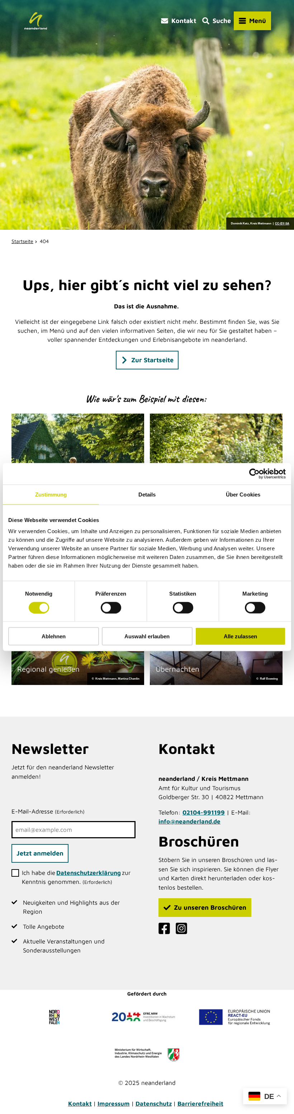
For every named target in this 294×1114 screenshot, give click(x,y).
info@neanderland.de (189, 821)
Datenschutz (154, 1103)
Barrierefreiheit (200, 1103)
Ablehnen (54, 636)
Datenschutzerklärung (88, 872)
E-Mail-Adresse (48, 811)
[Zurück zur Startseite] (35, 20)
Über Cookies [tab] (243, 494)
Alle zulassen (240, 636)
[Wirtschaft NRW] (147, 1055)
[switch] (111, 607)
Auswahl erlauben (147, 636)
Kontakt (80, 1103)
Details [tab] (147, 494)
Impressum (114, 1103)
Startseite (22, 241)
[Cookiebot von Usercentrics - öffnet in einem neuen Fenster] (254, 473)
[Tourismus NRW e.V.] (56, 1017)
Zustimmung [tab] (51, 494)
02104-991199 (203, 812)
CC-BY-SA (282, 223)
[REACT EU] (234, 1017)
